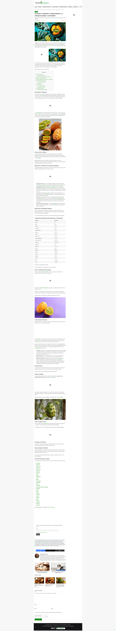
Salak (37, 491)
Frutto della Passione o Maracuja (42, 487)
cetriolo (43, 95)
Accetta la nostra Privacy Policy (42, 532)
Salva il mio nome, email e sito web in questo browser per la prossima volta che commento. (48, 612)
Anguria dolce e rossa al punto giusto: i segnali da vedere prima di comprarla (60, 585)
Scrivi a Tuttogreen (61, 624)
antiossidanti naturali (41, 186)
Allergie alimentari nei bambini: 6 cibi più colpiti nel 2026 (39, 585)
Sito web (52, 608)
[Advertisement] (41, 54)
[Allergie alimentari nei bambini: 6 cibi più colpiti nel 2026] (39, 580)
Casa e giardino (55, 6)
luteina (61, 186)
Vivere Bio (75, 6)
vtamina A (54, 186)
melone (53, 377)
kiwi (61, 115)
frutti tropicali (38, 112)
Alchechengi (38, 481)
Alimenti (44, 9)
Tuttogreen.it (44, 540)
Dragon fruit (38, 469)
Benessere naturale (46, 6)
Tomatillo (38, 494)
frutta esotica (45, 423)
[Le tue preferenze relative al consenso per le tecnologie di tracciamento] (114, 629)
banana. (61, 397)
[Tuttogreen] (42, 2)
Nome (36, 604)
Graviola (37, 493)
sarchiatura (60, 359)
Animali (39, 6)
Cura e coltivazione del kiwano (41, 80)
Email (36, 608)
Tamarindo (38, 485)
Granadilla (38, 472)
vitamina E (52, 187)
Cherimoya (38, 463)
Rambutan (38, 488)
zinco (58, 186)
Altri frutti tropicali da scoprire (42, 89)
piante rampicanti (45, 287)
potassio (40, 198)
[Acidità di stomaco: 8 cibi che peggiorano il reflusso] (50, 580)
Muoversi (70, 6)
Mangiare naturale (63, 6)
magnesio (59, 198)
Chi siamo (56, 624)
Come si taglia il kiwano (41, 85)
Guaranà (37, 497)
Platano (37, 484)
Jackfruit (37, 464)
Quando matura (40, 83)
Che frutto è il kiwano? (39, 74)
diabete (54, 203)
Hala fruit (38, 470)
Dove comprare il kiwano (40, 88)
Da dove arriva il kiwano (41, 75)
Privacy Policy (47, 624)
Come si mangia (38, 84)
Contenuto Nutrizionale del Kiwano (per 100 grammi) (44, 79)
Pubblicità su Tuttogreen (67, 624)
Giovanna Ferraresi (44, 554)
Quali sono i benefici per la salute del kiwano (43, 76)
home (36, 6)
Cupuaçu (37, 467)
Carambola (38, 482)
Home (36, 9)
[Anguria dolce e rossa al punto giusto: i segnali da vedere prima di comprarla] (61, 580)
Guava (37, 490)
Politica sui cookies (52, 624)
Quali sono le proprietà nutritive (41, 78)
